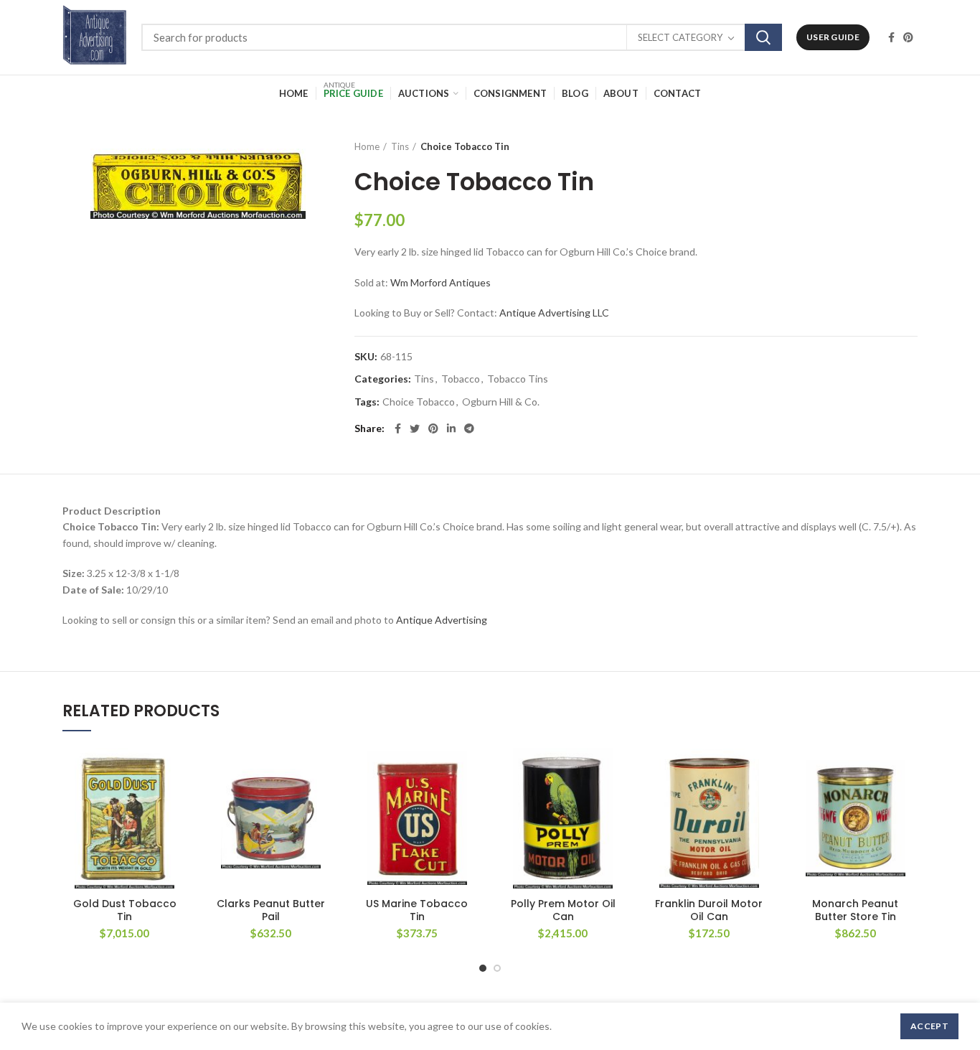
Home (367, 146)
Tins (400, 146)
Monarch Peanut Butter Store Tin (855, 910)
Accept (929, 1026)
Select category (680, 37)
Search (763, 37)
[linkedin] (451, 428)
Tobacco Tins (517, 379)
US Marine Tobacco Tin (417, 910)
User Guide (832, 37)
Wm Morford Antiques (440, 282)
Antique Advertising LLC (554, 312)
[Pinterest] (908, 37)
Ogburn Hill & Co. (501, 402)
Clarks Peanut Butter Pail (271, 910)
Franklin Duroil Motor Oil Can (709, 910)
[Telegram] (469, 428)
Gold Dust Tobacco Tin (124, 910)
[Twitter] (414, 428)
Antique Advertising (441, 620)
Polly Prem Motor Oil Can (563, 910)
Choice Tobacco (418, 402)
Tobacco (460, 379)
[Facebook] (891, 37)
